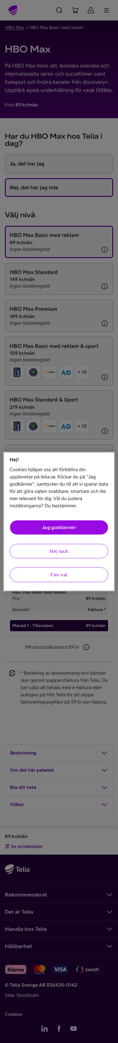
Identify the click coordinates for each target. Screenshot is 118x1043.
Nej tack (59, 551)
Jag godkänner (59, 527)
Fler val (59, 574)
